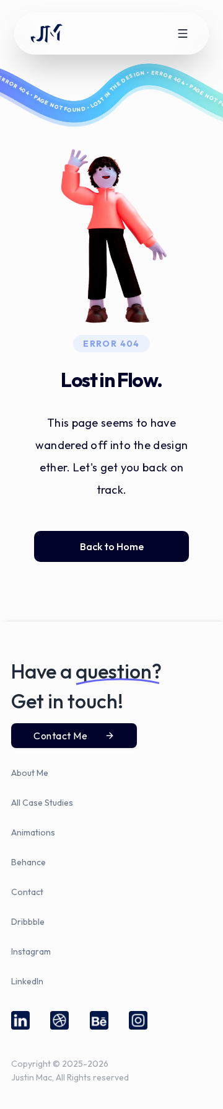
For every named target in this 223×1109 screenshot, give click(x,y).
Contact (27, 891)
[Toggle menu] (183, 33)
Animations (33, 832)
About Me (29, 772)
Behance (28, 862)
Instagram (31, 951)
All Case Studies (42, 802)
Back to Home (112, 546)
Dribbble (28, 921)
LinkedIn (27, 981)
